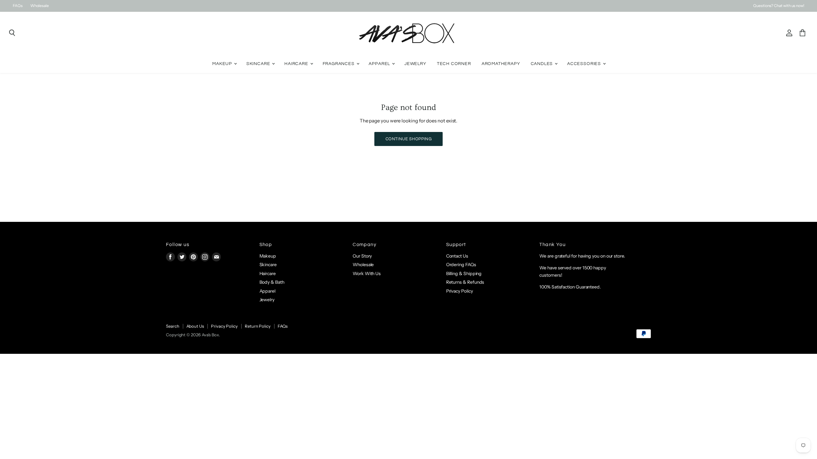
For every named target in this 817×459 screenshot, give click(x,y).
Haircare (296, 64)
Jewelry (415, 64)
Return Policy (258, 326)
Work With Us (367, 273)
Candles (542, 64)
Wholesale (39, 6)
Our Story (362, 256)
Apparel (380, 64)
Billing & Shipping (464, 273)
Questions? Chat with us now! (778, 6)
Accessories (584, 64)
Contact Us (457, 256)
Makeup (222, 64)
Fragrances (339, 64)
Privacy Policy (459, 291)
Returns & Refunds (465, 282)
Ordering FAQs (461, 264)
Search (172, 326)
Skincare (258, 64)
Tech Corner (454, 64)
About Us (195, 326)
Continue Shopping (409, 139)
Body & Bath (271, 282)
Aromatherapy (501, 64)
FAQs (18, 6)
